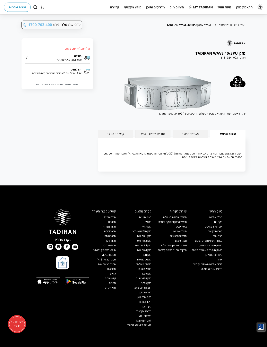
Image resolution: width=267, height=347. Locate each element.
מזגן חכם (146, 255)
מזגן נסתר (146, 283)
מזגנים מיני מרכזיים (227, 25)
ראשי (242, 25)
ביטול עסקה (181, 226)
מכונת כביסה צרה (107, 264)
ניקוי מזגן (146, 306)
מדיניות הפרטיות (178, 236)
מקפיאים (111, 269)
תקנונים (218, 222)
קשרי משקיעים (215, 231)
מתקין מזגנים (144, 269)
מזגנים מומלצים (143, 264)
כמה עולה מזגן (144, 297)
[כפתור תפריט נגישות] (261, 327)
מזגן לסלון (146, 273)
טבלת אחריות (215, 217)
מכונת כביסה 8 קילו (106, 259)
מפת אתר (217, 236)
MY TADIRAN (203, 7)
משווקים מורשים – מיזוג (210, 245)
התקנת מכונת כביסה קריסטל (172, 250)
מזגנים (148, 222)
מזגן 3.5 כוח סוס (143, 245)
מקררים (112, 222)
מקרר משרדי (109, 226)
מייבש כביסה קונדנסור (104, 250)
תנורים (112, 283)
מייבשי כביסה (109, 245)
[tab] (227, 134)
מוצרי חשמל (110, 217)
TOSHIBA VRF (143, 320)
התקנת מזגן (145, 292)
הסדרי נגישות (180, 231)
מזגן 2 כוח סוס (144, 240)
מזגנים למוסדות (143, 259)
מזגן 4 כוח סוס (144, 250)
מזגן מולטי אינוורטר (142, 231)
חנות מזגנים (145, 217)
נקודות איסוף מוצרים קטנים (208, 240)
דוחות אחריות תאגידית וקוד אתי (207, 264)
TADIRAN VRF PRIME (139, 325)
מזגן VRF (146, 226)
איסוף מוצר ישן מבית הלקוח (173, 245)
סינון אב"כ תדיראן (213, 255)
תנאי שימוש (181, 240)
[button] (244, 7)
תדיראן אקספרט (143, 311)
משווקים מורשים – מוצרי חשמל (207, 250)
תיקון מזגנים (145, 302)
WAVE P (209, 25)
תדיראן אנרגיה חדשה (211, 269)
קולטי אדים (110, 278)
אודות (219, 259)
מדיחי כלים (110, 287)
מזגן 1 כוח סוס (144, 236)
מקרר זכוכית (110, 231)
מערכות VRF (145, 316)
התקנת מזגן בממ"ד (141, 287)
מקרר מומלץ (110, 236)
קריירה (114, 7)
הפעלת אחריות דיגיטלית (175, 217)
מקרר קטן (111, 240)
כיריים (113, 273)
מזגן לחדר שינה (143, 278)
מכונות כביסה (109, 255)
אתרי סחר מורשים (213, 226)
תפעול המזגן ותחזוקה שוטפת (172, 222)
